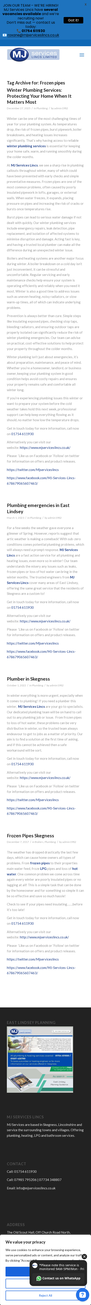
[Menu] (82, 55)
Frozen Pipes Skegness (30, 835)
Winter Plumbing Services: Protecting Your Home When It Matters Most (39, 96)
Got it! (73, 20)
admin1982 (61, 108)
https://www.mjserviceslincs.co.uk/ (45, 448)
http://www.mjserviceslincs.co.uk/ (44, 937)
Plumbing (42, 108)
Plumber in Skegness (28, 678)
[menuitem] (72, 55)
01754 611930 (22, 434)
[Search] (72, 55)
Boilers (39, 842)
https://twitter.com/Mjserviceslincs (33, 470)
